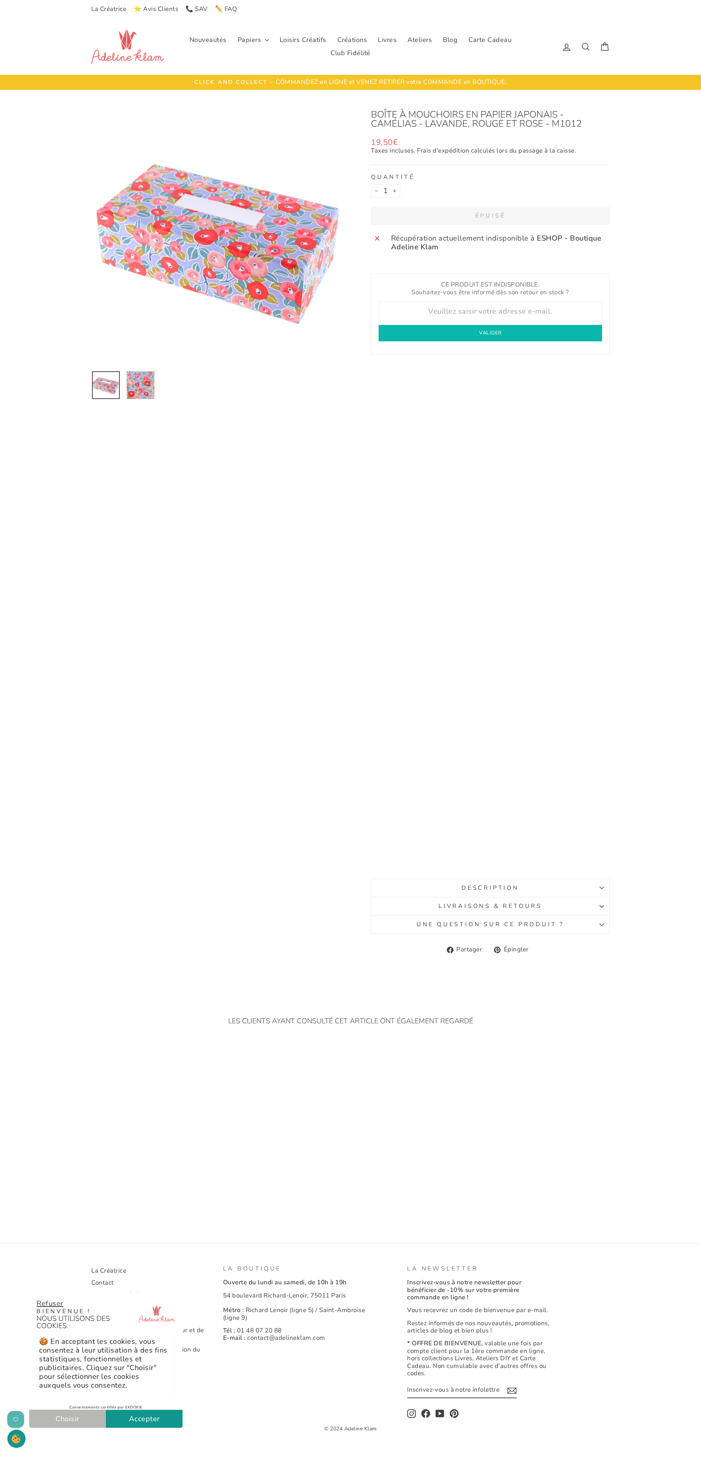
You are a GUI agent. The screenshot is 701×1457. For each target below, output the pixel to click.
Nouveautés (208, 39)
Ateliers (419, 39)
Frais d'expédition (443, 151)
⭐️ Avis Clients (156, 9)
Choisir (67, 1419)
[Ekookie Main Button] (16, 1439)
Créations (352, 39)
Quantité (392, 177)
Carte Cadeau (490, 39)
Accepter (144, 1419)
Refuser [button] (50, 1303)
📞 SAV (196, 9)
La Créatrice (108, 9)
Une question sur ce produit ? (490, 924)
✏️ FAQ (226, 9)
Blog (450, 39)
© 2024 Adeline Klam (350, 1428)
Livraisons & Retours (490, 906)
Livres (387, 39)
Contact (102, 1282)
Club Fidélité (350, 53)
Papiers (250, 39)
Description (490, 888)
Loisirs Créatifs (303, 39)
